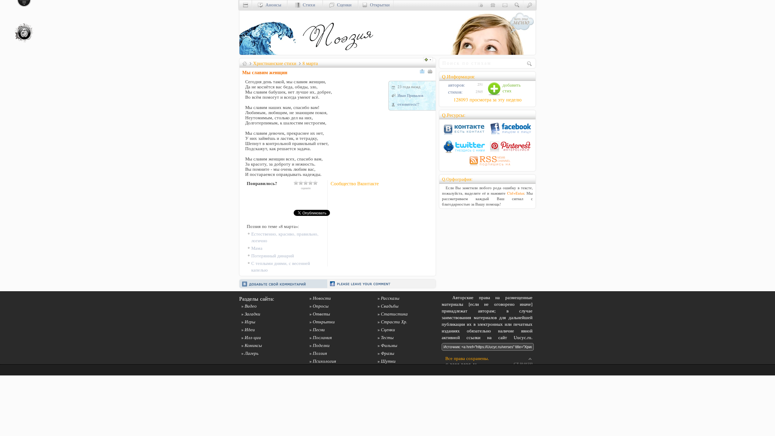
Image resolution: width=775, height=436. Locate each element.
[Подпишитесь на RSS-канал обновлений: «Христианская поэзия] (487, 167)
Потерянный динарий (272, 256)
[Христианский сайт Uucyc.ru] (269, 53)
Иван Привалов (410, 95)
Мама (256, 248)
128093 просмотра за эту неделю (487, 99)
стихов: (455, 92)
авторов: (456, 85)
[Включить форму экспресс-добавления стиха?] (429, 59)
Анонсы (272, 5)
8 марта (310, 63)
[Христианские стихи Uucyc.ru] (338, 53)
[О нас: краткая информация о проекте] (480, 5)
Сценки (342, 5)
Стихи (307, 5)
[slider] (306, 182)
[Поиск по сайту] (517, 5)
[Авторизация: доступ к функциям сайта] (529, 5)
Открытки (378, 5)
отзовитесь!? (408, 104)
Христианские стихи (274, 63)
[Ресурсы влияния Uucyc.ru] (244, 63)
